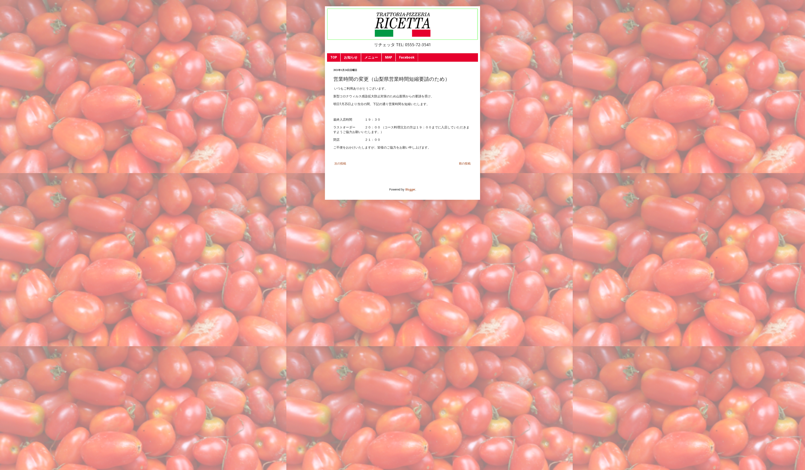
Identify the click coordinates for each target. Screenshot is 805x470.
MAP (388, 57)
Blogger (410, 189)
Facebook (406, 57)
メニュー (371, 57)
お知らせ (350, 57)
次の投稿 (340, 163)
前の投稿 (465, 163)
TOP (333, 57)
